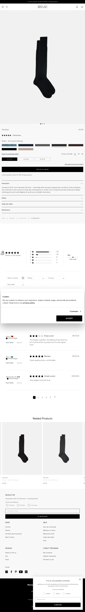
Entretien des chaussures (13, 534)
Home (3, 218)
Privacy (30, 599)
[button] (44, 252)
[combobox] (35, 278)
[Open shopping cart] (82, 7)
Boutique (12, 218)
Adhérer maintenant (49, 556)
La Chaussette (35, 218)
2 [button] (38, 397)
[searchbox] (13, 278)
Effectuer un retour (49, 530)
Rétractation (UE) (48, 534)
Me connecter (47, 553)
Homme (7, 527)
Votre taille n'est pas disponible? (74, 164)
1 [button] (34, 397)
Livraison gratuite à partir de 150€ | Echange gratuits (42, 1)
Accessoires (23, 218)
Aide (44, 540)
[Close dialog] (80, 579)
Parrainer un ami (48, 559)
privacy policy (29, 303)
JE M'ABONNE (42, 516)
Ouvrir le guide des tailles (10, 154)
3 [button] (42, 397)
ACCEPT (69, 318)
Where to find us (10, 553)
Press (7, 559)
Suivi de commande (49, 527)
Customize (74, 311)
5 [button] (50, 397)
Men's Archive (9, 537)
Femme (7, 530)
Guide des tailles (48, 537)
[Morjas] (42, 7)
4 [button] (46, 397)
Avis (6, 556)
